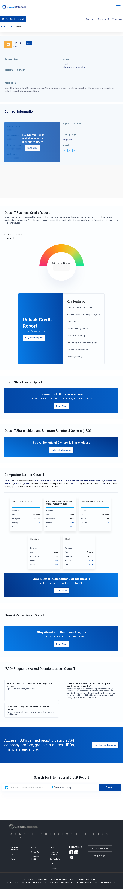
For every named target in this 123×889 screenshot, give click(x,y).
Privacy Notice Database (55, 853)
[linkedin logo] (74, 150)
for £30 (61, 267)
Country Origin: (70, 134)
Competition (117, 19)
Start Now (61, 405)
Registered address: (72, 123)
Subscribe (32, 147)
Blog (12, 854)
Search (110, 787)
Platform (13, 859)
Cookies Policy (55, 859)
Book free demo (100, 848)
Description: (10, 82)
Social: (66, 145)
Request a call (99, 856)
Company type (11, 59)
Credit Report (103, 19)
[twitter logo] (69, 150)
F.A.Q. (52, 847)
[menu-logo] (14, 7)
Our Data (34, 847)
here (104, 483)
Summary (90, 19)
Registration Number (14, 69)
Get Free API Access (105, 744)
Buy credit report (34, 337)
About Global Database (15, 848)
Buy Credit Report (15, 19)
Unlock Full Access (61, 450)
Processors (54, 868)
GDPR (52, 864)
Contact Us (35, 852)
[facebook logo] (64, 150)
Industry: (67, 59)
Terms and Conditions (35, 858)
